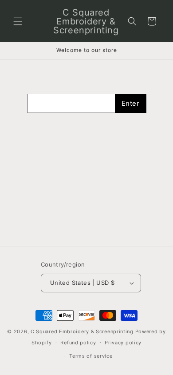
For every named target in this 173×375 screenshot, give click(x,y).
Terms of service (90, 356)
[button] (18, 21)
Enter (131, 103)
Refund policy (78, 342)
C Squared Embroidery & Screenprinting (82, 331)
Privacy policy (123, 342)
